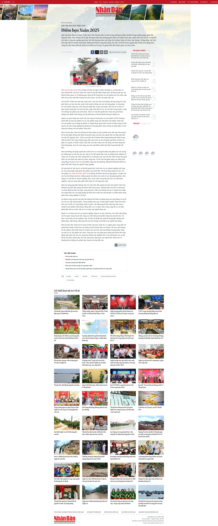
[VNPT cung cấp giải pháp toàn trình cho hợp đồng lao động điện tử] (151, 302)
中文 (100, 2)
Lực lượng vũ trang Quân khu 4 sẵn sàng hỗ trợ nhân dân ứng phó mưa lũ (122, 433)
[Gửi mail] (101, 52)
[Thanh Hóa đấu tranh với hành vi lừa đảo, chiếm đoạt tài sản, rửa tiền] (95, 423)
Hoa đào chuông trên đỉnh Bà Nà (75, 262)
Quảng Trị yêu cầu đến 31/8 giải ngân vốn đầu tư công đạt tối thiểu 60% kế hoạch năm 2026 (150, 434)
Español (117, 2)
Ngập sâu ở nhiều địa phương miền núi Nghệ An (94, 502)
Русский (111, 2)
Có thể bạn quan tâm (67, 290)
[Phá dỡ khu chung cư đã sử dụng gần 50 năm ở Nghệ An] (67, 351)
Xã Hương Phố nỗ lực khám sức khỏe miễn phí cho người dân (150, 458)
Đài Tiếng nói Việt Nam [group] (128, 512)
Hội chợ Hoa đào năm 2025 (71, 90)
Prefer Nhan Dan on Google (119, 52)
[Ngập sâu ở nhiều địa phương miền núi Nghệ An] (95, 492)
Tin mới (183, 2)
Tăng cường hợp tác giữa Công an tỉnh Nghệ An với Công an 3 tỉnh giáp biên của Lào (66, 409)
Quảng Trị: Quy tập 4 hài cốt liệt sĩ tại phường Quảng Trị (150, 480)
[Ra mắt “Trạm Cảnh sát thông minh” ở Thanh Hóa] (151, 376)
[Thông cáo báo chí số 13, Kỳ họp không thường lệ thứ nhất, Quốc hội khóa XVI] (151, 327)
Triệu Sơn (85, 276)
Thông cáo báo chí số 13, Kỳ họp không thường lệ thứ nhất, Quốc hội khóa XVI (151, 337)
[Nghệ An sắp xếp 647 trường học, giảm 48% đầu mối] (151, 351)
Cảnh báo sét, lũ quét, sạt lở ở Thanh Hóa (150, 408)
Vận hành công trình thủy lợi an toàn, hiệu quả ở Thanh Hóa (66, 312)
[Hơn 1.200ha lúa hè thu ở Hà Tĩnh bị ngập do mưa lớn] (67, 447)
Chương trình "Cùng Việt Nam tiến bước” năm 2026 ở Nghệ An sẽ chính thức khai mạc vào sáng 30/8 (94, 362)
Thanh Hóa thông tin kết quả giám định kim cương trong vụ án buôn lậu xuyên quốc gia (140, 56)
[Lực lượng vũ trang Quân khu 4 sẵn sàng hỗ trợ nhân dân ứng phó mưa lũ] (123, 423)
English (96, 2)
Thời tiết (136, 123)
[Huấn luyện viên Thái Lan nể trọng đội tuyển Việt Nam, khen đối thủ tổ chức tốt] (67, 327)
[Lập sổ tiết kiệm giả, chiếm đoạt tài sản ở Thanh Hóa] (95, 376)
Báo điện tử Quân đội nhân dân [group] (148, 512)
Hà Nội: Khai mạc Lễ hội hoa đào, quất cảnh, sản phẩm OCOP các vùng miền (88, 269)
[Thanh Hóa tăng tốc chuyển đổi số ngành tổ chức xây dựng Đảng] (67, 492)
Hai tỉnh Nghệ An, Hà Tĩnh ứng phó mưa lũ (65, 433)
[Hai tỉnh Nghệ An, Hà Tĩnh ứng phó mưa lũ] (67, 423)
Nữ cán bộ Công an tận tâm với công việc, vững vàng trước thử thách (121, 502)
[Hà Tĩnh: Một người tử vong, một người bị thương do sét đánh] (67, 470)
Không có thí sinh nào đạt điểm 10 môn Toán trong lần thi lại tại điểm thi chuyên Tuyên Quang (141, 97)
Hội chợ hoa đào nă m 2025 (108, 276)
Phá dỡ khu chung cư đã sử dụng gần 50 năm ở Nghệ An (66, 361)
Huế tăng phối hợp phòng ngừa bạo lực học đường (94, 408)
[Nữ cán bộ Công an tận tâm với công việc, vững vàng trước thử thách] (123, 492)
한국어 (122, 2)
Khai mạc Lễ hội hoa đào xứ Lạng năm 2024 (78, 265)
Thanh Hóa (94, 276)
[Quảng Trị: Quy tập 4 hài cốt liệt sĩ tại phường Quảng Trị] (151, 470)
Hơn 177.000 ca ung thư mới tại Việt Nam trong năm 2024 (122, 386)
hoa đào (69, 276)
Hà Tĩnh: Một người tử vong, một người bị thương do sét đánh (67, 480)
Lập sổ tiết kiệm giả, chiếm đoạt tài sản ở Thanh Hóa (94, 386)
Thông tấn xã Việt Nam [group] (111, 512)
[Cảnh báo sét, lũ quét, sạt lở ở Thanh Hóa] (151, 398)
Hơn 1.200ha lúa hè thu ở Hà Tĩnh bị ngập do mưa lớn (66, 458)
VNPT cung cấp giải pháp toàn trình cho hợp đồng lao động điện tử (150, 312)
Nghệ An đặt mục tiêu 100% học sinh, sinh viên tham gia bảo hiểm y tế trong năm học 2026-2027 (122, 362)
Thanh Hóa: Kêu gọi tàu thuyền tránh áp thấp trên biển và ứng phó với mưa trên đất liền (150, 503)
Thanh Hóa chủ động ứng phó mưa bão (66, 385)
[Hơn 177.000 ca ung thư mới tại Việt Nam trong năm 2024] (123, 376)
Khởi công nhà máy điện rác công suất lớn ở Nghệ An (140, 80)
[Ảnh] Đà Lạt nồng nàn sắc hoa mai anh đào (78, 259)
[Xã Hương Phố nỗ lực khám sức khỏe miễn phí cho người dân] (151, 447)
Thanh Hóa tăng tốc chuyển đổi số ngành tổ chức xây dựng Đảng (141, 72)
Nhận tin (205, 2)
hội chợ (77, 276)
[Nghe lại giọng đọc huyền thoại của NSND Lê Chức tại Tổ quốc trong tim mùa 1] (123, 302)
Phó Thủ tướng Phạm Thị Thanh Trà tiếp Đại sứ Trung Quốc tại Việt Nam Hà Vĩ (122, 338)
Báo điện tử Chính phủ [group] (94, 512)
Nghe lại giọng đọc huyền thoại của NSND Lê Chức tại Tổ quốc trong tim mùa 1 (122, 313)
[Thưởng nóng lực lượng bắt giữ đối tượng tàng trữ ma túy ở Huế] (95, 447)
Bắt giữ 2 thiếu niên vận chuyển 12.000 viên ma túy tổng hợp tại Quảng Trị (122, 480)
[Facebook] (92, 52)
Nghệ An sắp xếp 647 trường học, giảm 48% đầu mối (151, 361)
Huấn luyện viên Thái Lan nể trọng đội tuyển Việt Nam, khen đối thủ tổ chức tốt (66, 338)
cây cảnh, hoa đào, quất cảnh (79, 173)
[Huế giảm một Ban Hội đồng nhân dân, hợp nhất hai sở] (123, 447)
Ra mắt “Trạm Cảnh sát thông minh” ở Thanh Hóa (150, 386)
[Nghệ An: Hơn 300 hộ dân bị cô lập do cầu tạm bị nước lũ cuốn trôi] (95, 470)
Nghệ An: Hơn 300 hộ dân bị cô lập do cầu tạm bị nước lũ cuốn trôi (94, 480)
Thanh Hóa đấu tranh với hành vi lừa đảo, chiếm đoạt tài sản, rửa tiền (141, 64)
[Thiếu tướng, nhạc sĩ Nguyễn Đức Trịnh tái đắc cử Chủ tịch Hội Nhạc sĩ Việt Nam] (95, 302)
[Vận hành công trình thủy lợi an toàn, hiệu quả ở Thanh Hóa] (67, 302)
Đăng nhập (214, 2)
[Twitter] (97, 52)
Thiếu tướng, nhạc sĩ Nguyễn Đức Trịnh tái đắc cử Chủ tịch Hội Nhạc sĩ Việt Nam (95, 313)
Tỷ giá (143, 123)
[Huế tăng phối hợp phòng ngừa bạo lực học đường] (95, 398)
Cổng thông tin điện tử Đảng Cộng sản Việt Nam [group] (69, 512)
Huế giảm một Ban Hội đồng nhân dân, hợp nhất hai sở (123, 458)
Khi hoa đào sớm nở (71, 256)
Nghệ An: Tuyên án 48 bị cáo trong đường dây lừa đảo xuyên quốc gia (141, 89)
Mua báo (174, 2)
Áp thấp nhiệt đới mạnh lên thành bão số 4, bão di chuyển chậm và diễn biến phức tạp (94, 338)
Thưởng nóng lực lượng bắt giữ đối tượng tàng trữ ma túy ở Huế (93, 458)
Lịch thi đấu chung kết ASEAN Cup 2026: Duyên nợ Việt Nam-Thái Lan (140, 116)
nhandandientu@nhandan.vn (155, 523)
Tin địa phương (193, 2)
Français (105, 2)
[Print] (106, 52)
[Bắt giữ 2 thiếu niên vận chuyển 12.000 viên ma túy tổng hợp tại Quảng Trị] (123, 470)
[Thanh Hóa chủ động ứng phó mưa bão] (67, 376)
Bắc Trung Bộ (66, 23)
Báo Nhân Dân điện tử (109, 12)
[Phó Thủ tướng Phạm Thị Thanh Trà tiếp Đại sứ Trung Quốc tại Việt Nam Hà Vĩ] (123, 327)
